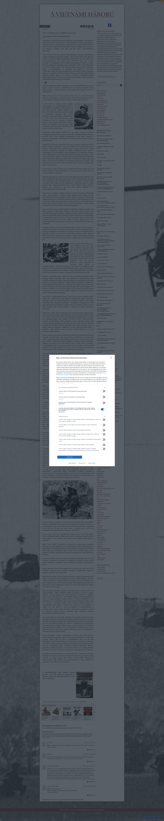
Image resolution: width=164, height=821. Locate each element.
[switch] (103, 391)
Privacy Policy (91, 463)
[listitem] (82, 387)
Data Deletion (72, 463)
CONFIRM (70, 457)
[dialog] (82, 410)
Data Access (82, 463)
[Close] (111, 358)
